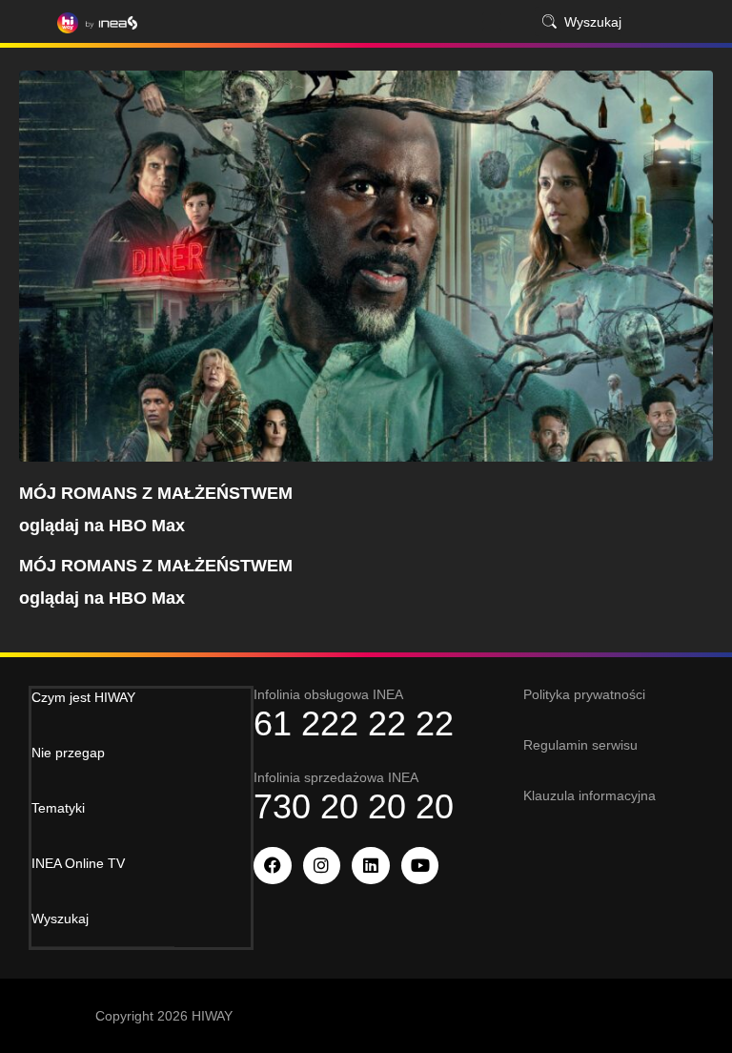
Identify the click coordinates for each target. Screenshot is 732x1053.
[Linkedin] (371, 866)
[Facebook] (273, 866)
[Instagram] (322, 866)
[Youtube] (420, 866)
